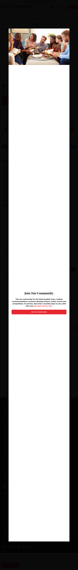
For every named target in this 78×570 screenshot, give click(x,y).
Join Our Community (39, 312)
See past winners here (43, 306)
